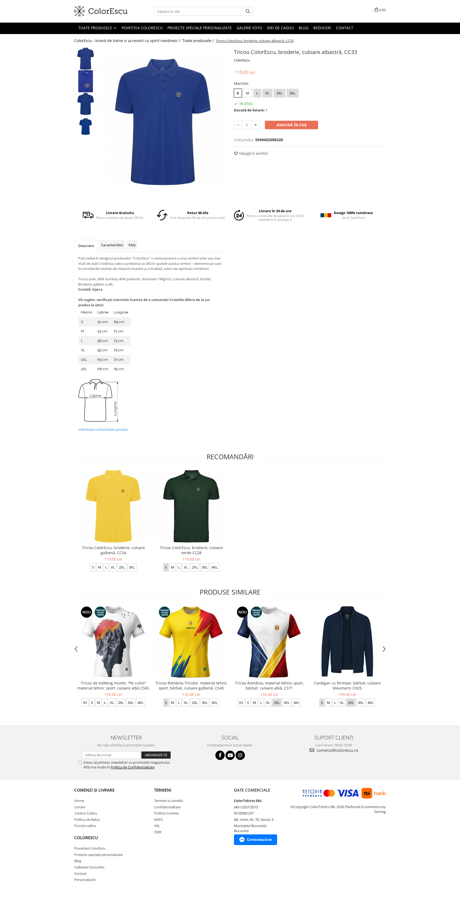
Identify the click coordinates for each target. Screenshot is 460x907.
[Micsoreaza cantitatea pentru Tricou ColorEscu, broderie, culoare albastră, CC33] (238, 125)
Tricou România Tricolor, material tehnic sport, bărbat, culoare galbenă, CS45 (191, 685)
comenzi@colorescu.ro (336, 750)
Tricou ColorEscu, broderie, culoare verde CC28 (191, 550)
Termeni (162, 790)
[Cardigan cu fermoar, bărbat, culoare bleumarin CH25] (347, 641)
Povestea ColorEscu (142, 27)
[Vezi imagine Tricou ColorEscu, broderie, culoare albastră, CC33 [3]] (86, 126)
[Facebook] (220, 755)
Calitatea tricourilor (89, 867)
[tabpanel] (163, 122)
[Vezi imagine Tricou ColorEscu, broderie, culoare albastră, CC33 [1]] (86, 81)
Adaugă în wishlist (253, 153)
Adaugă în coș (292, 124)
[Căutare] (248, 11)
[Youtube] (230, 755)
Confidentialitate (167, 807)
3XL (292, 93)
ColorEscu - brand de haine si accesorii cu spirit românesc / (128, 40)
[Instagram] (240, 755)
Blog (304, 27)
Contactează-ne (259, 840)
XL (267, 93)
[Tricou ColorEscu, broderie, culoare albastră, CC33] (163, 122)
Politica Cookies (166, 813)
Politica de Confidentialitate (132, 767)
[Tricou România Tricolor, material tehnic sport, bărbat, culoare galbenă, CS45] (191, 641)
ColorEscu (242, 60)
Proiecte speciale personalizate (199, 27)
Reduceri (322, 27)
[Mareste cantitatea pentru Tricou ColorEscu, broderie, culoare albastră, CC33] (256, 125)
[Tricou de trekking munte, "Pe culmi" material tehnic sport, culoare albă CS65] (113, 641)
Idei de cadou (280, 27)
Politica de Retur (87, 819)
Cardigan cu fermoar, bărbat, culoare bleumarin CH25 (347, 685)
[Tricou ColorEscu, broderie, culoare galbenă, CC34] (113, 506)
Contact (344, 27)
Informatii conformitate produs (103, 429)
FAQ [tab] (132, 245)
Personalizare (85, 879)
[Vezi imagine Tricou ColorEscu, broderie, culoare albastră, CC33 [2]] (86, 104)
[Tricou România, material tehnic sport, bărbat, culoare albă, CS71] (269, 641)
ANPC (158, 819)
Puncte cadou (85, 825)
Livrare (79, 807)
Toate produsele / (198, 40)
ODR (157, 832)
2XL (279, 93)
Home (79, 800)
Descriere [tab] (86, 245)
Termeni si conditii (168, 800)
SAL (157, 825)
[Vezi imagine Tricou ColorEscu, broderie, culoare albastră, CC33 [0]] (86, 59)
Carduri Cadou (85, 813)
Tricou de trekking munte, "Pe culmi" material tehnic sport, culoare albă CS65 (113, 685)
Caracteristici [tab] (112, 245)
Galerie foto (249, 27)
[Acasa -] (101, 11)
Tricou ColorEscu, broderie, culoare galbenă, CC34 (113, 550)
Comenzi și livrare (94, 790)
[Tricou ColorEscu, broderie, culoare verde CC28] (191, 506)
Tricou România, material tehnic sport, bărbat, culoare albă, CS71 (269, 685)
